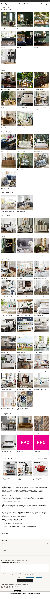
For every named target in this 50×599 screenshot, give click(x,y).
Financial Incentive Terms (19, 584)
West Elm (44, 1)
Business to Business (13, 1)
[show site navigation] (1, 4)
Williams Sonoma (4, 1)
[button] (5, 4)
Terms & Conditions (30, 577)
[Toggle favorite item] (16, 462)
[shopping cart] (46, 4)
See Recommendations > (42, 458)
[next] (46, 468)
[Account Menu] (41, 4)
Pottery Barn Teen (28, 1)
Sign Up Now (25, 580)
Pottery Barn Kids (37, 1)
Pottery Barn (21, 1)
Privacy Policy (39, 577)
